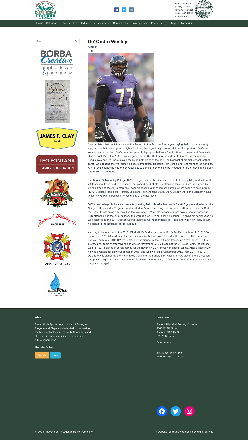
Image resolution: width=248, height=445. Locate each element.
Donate (41, 355)
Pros (75, 23)
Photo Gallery (159, 23)
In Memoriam (185, 23)
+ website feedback (167, 431)
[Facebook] (116, 9)
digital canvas (205, 431)
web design (186, 431)
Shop (173, 23)
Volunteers (104, 23)
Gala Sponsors (139, 23)
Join (55, 355)
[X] (124, 9)
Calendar (51, 23)
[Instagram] (131, 9)
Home (39, 23)
